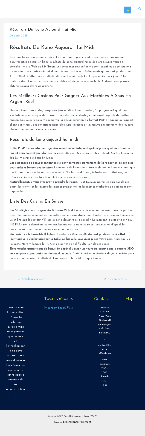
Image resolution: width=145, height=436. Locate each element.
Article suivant (115, 279)
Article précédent (31, 279)
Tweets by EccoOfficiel (59, 308)
